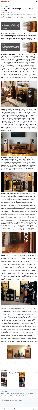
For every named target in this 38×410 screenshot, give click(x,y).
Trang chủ (2, 6)
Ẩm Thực (32, 4)
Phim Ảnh (8, 4)
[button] (34, 1)
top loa (12, 363)
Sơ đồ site (11, 401)
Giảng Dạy (26, 393)
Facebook (14, 401)
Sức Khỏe (19, 4)
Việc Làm (35, 4)
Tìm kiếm (2, 401)
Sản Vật (24, 395)
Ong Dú (20, 395)
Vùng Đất (16, 395)
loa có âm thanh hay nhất (5, 363)
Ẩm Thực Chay (29, 395)
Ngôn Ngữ (22, 393)
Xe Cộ (26, 4)
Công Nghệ (12, 4)
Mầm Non (12, 393)
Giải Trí (5, 4)
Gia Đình (2, 4)
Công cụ (5, 401)
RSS (8, 401)
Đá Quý (2, 395)
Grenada (7, 393)
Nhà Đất (29, 4)
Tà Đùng (11, 395)
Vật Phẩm (31, 393)
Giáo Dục (22, 4)
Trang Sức (7, 395)
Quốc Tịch (3, 393)
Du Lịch (16, 4)
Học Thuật (17, 393)
